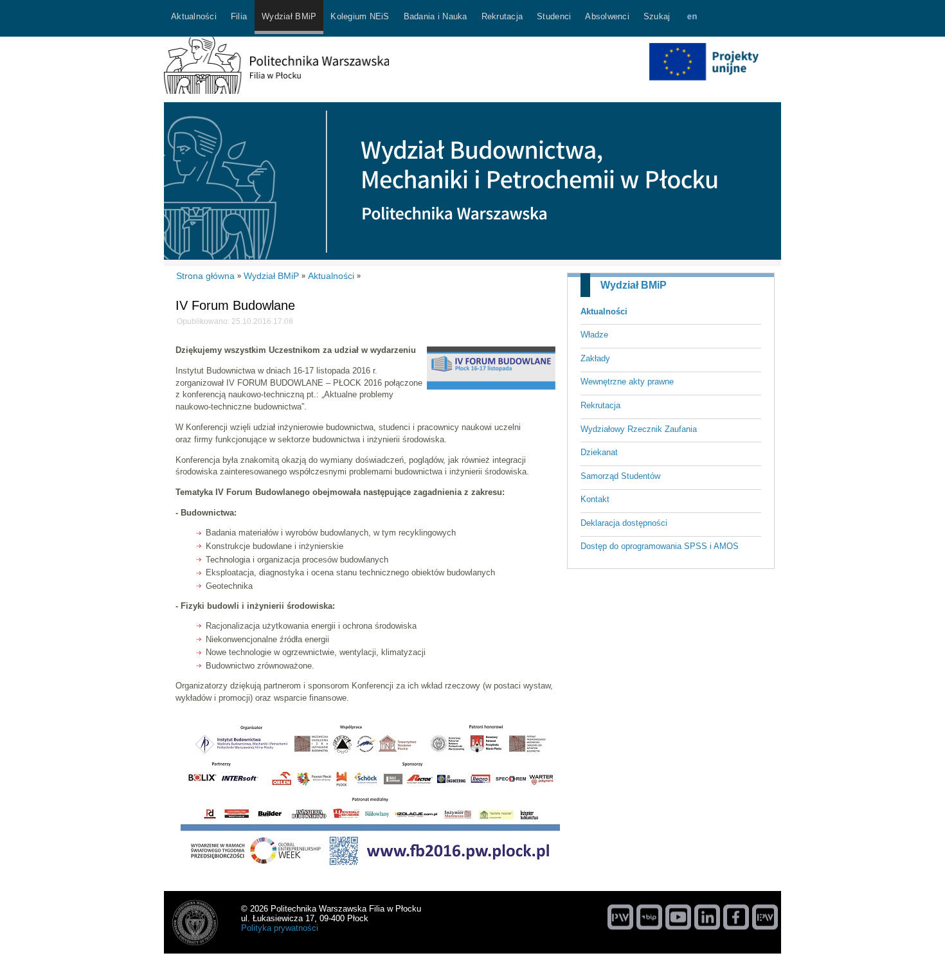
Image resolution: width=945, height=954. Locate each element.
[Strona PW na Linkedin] (707, 917)
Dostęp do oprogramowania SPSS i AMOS (659, 546)
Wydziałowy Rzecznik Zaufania (638, 429)
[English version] (691, 18)
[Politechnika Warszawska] (620, 917)
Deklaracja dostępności (623, 523)
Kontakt (594, 499)
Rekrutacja (600, 405)
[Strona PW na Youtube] (678, 917)
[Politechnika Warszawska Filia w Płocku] (276, 91)
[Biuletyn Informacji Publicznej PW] (649, 917)
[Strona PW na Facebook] (736, 917)
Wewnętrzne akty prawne (627, 381)
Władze (594, 334)
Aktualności (603, 311)
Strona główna (205, 276)
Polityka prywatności (279, 928)
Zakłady (595, 358)
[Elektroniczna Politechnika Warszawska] (765, 917)
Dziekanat (599, 452)
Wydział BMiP (633, 285)
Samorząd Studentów (620, 476)
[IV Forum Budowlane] (491, 387)
